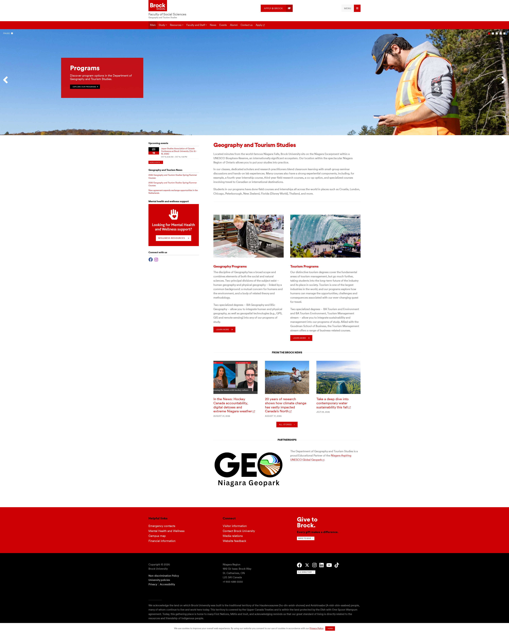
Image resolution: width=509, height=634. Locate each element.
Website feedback (234, 541)
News (213, 24)
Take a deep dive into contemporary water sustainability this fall (332, 403)
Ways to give (304, 538)
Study (162, 24)
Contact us (247, 24)
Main (153, 24)
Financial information (161, 541)
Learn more (222, 329)
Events (223, 24)
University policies (159, 580)
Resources (175, 24)
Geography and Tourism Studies (162, 17)
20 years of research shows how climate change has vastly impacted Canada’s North (285, 405)
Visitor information (235, 526)
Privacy (152, 584)
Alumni (234, 24)
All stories (285, 424)
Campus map (157, 536)
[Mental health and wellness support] (173, 245)
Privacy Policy (316, 628)
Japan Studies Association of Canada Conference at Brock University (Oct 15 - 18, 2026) (179, 151)
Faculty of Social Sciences (167, 14)
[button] (6, 82)
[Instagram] (156, 259)
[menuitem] (277, 8)
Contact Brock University (239, 531)
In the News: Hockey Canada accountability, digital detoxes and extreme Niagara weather (232, 405)
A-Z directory (305, 572)
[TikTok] (337, 565)
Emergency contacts (161, 526)
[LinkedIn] (321, 565)
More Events (155, 162)
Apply (259, 24)
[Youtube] (329, 565)
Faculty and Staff (195, 24)
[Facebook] (150, 259)
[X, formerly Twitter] (307, 565)
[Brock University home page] (157, 6)
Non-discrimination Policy (163, 575)
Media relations (233, 536)
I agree (330, 628)
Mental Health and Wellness (166, 531)
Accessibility (167, 584)
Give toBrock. (307, 522)
